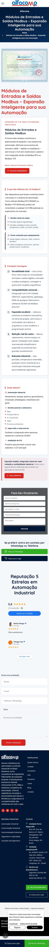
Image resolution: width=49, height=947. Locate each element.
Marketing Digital (7, 924)
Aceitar (35, 927)
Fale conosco (15, 476)
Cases (29, 783)
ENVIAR (24, 529)
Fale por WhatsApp (15, 552)
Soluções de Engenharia (10, 841)
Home (24, 32)
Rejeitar (17, 927)
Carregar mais (24, 656)
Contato (30, 766)
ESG (29, 775)
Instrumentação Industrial (11, 832)
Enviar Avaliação (13, 742)
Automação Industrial (9, 824)
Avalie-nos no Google (25, 613)
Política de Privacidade (28, 924)
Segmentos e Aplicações (10, 836)
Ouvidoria (31, 771)
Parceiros (31, 779)
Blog (29, 787)
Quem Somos (32, 762)
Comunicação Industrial (10, 828)
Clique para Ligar (14, 559)
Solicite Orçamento (18, 171)
